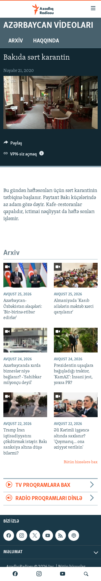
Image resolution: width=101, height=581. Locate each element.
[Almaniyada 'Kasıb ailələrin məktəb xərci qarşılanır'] (76, 275)
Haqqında (46, 41)
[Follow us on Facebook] (8, 535)
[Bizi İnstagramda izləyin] (39, 574)
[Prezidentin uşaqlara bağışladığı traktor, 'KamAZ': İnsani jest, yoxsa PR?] (76, 340)
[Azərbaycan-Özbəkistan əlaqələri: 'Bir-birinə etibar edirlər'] (25, 275)
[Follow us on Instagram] (21, 535)
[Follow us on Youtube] (47, 535)
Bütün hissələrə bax (81, 462)
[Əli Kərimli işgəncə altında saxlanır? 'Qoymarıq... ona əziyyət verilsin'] (76, 404)
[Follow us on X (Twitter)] (34, 535)
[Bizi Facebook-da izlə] (15, 574)
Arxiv (15, 41)
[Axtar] (86, 574)
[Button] (13, 144)
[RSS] (60, 535)
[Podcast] (73, 535)
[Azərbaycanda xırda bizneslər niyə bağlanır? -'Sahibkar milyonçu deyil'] (25, 340)
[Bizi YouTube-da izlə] (62, 574)
